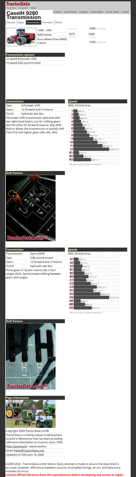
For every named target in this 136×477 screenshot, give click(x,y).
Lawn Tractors (70, 11)
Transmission (33, 22)
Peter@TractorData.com (29, 450)
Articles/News (97, 11)
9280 (33, 8)
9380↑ (97, 28)
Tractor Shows (112, 11)
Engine (21, 22)
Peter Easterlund (16, 446)
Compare (83, 11)
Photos (59, 22)
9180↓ (97, 42)
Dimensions (47, 22)
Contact (125, 11)
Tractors (11, 8)
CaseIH (23, 8)
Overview (11, 22)
